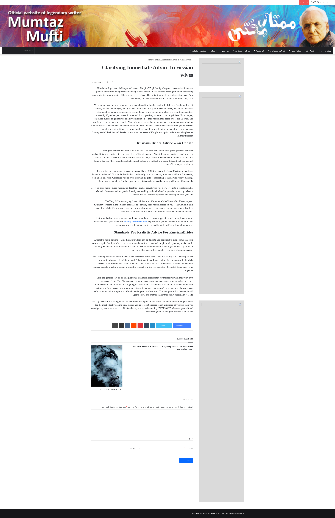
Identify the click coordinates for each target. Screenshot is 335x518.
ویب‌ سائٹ (135, 448)
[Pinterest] (140, 325)
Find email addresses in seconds (145, 347)
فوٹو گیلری (277, 50)
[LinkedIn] (152, 325)
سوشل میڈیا (242, 50)
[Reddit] (133, 325)
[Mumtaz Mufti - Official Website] (167, 26)
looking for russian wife (135, 221)
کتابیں (296, 50)
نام (190, 438)
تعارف (310, 50)
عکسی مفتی (199, 50)
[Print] (115, 325)
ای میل (188, 448)
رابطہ (214, 50)
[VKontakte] (127, 325)
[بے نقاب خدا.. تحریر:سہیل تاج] (106, 366)
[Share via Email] (121, 325)
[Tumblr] (146, 325)
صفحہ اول (325, 50)
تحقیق (260, 50)
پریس (225, 50)
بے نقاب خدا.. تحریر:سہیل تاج (109, 389)
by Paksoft (238, 513)
